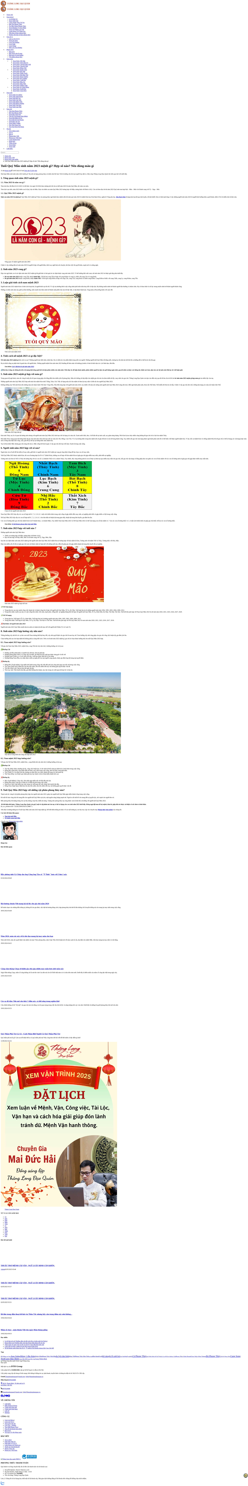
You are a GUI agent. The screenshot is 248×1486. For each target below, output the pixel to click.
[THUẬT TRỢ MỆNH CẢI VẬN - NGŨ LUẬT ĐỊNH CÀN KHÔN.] (15, 1262)
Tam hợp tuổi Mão (10, 816)
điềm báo (95, 1356)
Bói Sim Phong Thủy (15, 113)
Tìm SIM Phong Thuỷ (11, 1427)
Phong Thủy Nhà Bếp (49, 1356)
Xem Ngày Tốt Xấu (19, 61)
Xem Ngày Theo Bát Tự (20, 63)
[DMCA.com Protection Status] (11, 1459)
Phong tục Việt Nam (15, 138)
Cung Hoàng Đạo (14, 139)
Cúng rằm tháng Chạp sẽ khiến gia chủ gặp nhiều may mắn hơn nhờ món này (32, 969)
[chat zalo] (3, 1484)
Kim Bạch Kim (120, 197)
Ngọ (6, 1227)
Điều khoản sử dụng (11, 1405)
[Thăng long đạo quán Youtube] (6, 1396)
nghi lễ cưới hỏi (113, 1356)
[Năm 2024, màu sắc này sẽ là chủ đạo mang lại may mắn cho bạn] (20, 932)
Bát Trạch (8, 1430)
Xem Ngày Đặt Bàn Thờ (20, 75)
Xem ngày (10, 59)
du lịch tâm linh (62, 1356)
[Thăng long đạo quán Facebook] (2, 1396)
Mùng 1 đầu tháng (28, 1356)
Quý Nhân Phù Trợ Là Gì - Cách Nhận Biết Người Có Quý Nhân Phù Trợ (30, 1034)
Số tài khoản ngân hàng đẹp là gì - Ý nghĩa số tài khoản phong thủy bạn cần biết (29, 1348)
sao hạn (90, 1356)
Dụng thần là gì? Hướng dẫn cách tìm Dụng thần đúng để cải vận (25, 1343)
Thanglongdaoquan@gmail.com (15, 1376)
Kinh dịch (12, 141)
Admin (3, 1269)
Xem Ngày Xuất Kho (19, 89)
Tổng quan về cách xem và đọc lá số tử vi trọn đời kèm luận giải (24, 1344)
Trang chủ (10, 15)
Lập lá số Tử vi (9, 1422)
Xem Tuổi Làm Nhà (15, 107)
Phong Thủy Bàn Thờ (82, 1356)
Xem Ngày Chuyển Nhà (20, 66)
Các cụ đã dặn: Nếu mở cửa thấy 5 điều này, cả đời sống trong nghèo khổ (30, 1001)
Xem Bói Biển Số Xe (15, 118)
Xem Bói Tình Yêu (15, 114)
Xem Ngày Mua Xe (19, 82)
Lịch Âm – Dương (10, 1425)
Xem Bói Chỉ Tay (14, 121)
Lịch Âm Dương (14, 42)
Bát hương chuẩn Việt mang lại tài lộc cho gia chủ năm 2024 (25, 904)
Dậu (6, 1232)
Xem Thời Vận (13, 21)
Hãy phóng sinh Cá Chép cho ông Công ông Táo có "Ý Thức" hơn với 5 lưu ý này (34, 874)
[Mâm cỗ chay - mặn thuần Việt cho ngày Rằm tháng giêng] (7, 1326)
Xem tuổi (9, 93)
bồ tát (104, 1356)
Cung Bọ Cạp (31, 1359)
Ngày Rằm (39, 1356)
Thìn (6, 1224)
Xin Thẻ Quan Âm (15, 125)
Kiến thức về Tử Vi (11, 1443)
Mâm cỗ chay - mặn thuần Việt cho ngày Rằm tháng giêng (24, 1330)
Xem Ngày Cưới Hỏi (19, 80)
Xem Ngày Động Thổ (19, 68)
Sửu (6, 1219)
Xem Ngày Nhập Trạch (20, 73)
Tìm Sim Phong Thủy (15, 111)
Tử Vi (11, 132)
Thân (6, 1231)
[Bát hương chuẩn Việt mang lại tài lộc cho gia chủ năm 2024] (20, 900)
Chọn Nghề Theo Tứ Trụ (17, 22)
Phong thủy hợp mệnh (11, 159)
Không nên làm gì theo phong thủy (19, 35)
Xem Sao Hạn (13, 40)
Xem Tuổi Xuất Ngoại (16, 96)
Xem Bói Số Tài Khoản (16, 120)
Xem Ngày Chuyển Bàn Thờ (22, 64)
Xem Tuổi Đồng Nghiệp (16, 103)
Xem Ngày (12, 145)
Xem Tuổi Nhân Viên (15, 102)
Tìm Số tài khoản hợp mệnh (13, 1429)
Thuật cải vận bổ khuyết (12, 1447)
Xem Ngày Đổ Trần (19, 71)
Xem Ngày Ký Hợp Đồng (21, 87)
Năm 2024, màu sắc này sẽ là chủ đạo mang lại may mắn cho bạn (27, 936)
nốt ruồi (100, 1356)
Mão (6, 1222)
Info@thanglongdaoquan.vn (34, 1376)
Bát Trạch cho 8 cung (15, 53)
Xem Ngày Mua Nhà (19, 84)
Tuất (6, 1234)
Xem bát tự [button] (10, 17)
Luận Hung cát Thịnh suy (12, 1445)
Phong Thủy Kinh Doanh (183, 1356)
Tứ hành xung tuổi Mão (12, 818)
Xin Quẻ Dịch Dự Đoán (16, 127)
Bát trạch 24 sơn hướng (16, 55)
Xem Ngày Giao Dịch (19, 91)
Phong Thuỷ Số (9, 1448)
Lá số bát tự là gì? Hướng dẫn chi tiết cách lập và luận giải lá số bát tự (26, 1341)
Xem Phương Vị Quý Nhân (17, 28)
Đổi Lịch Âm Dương (15, 47)
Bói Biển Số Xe (154, 1356)
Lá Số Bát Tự (13, 19)
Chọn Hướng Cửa (171, 1356)
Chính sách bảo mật (11, 1407)
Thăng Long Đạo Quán (12, 1209)
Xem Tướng (15, 1356)
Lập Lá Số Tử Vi (14, 39)
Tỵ (5, 1226)
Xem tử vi (10, 37)
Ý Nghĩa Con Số (162, 1356)
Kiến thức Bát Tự (10, 1441)
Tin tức (9, 129)
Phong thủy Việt (14, 136)
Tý (5, 1217)
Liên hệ (7, 1411)
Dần (6, 1220)
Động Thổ (72, 1356)
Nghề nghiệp (128, 1356)
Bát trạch (12, 51)
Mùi (6, 1229)
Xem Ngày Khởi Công (20, 70)
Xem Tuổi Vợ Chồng (15, 95)
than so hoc (7, 1356)
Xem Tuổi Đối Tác (15, 98)
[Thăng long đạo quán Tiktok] (4, 1396)
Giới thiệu (10, 148)
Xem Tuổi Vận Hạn (15, 105)
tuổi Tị (148, 1356)
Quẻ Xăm (122, 1356)
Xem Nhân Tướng (14, 123)
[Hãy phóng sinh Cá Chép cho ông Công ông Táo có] (20, 870)
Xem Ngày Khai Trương (20, 77)
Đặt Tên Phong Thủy (15, 24)
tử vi (2, 1356)
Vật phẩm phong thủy (15, 57)
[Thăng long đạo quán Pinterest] (9, 1396)
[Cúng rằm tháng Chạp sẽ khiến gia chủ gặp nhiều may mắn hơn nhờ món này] (20, 965)
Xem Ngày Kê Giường (20, 78)
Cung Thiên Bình (41, 1359)
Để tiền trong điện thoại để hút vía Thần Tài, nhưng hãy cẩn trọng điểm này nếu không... (36, 1314)
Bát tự (11, 134)
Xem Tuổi (12, 146)
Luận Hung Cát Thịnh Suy (17, 31)
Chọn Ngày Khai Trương (198, 1356)
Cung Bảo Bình (12, 1359)
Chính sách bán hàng (11, 1409)
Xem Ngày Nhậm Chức (20, 85)
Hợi (6, 1236)
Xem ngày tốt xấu (10, 1423)
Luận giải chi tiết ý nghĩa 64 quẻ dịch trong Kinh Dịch (21, 1346)
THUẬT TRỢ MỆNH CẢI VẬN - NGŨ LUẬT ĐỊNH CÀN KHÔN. (28, 1266)
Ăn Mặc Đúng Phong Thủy (17, 26)
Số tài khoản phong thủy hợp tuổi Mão (24, 524)
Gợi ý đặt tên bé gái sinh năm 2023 (23, 366)
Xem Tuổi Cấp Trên (15, 100)
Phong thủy (10, 49)
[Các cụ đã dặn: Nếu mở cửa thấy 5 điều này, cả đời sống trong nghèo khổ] (20, 997)
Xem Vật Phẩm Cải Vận (16, 29)
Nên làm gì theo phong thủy (17, 33)
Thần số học (13, 143)
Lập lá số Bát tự (9, 1420)
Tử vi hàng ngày (14, 131)
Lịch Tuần (12, 44)
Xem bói (9, 109)
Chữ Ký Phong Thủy (225, 1356)
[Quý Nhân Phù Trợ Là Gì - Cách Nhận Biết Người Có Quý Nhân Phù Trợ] (20, 1030)
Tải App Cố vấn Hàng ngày (13, 1432)
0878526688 (12, 1380)
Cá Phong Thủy (139, 1356)
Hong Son (8, 170)
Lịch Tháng (12, 46)
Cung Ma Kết (23, 1359)
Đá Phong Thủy (213, 1356)
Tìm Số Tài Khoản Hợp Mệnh (18, 116)
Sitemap (7, 1412)
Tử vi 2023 (8, 1440)
